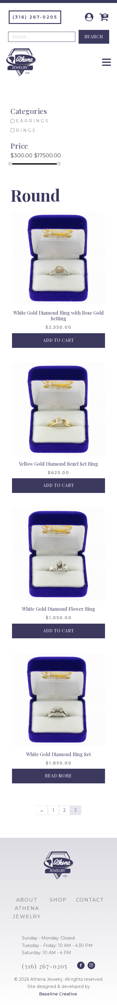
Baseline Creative (58, 994)
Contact (90, 900)
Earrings (32, 121)
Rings (26, 130)
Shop (58, 900)
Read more (58, 776)
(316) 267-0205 (35, 17)
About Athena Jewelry (27, 908)
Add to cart (58, 340)
